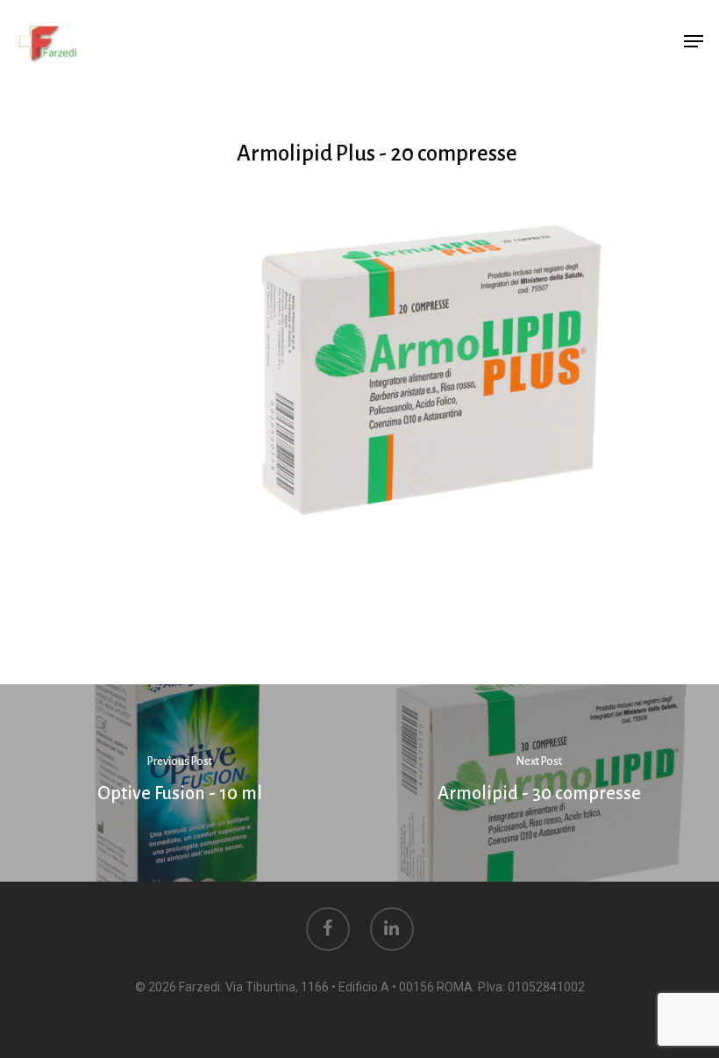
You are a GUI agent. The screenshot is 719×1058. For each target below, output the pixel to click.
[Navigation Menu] (693, 41)
